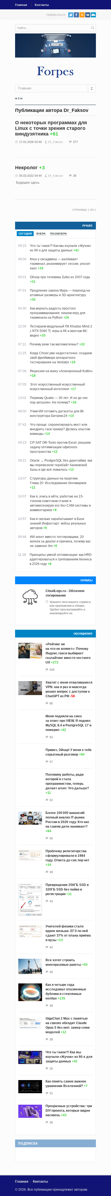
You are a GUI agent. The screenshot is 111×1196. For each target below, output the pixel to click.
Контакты (42, 4)
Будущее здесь (27, 182)
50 (51, 838)
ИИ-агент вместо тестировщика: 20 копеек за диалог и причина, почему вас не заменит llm (60, 541)
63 (51, 737)
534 (52, 669)
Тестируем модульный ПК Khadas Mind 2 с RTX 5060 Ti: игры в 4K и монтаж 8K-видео (61, 331)
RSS (82, 14)
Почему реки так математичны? (54, 344)
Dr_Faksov (55, 142)
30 (51, 1122)
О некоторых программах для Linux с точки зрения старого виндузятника (51, 128)
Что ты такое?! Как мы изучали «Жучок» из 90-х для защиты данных (69, 1056)
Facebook (76, 14)
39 (51, 1005)
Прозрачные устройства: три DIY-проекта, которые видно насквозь (69, 1110)
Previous (16, 98)
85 (51, 703)
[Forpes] (55, 71)
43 (51, 901)
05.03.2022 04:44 (30, 175)
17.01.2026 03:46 (30, 142)
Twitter (70, 14)
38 (51, 1039)
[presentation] (25, 233)
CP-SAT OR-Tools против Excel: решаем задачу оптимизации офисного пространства (60, 447)
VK (87, 14)
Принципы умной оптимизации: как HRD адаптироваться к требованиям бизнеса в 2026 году (61, 559)
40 (51, 972)
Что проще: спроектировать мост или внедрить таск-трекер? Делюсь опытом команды (60, 429)
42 (51, 947)
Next (21, 98)
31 (51, 1093)
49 (51, 872)
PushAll (93, 14)
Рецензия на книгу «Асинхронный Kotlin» (61, 371)
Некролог (26, 167)
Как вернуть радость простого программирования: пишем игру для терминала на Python (57, 313)
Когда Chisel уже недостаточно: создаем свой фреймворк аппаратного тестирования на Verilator (61, 357)
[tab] (25, 233)
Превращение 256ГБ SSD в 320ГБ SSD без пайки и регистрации (67, 889)
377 (75, 142)
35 (51, 1068)
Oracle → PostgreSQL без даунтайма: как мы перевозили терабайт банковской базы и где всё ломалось (61, 465)
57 (51, 761)
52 (51, 800)
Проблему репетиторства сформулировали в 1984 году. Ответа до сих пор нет (67, 855)
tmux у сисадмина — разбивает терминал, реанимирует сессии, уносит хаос (60, 263)
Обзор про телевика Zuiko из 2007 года (60, 277)
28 (74, 175)
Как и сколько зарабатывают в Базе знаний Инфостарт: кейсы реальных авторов (58, 523)
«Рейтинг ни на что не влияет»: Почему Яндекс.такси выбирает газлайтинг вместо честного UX (68, 653)
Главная (21, 4)
